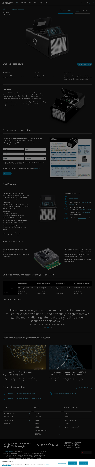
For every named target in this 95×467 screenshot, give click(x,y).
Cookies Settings (62, 463)
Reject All (72, 463)
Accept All (83, 463)
